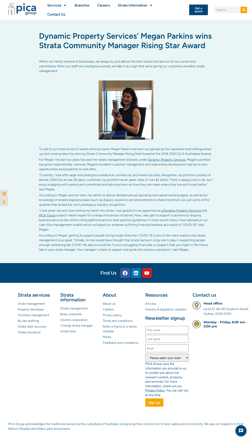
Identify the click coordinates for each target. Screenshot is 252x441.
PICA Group (47, 215)
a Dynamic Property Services (181, 210)
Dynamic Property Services (166, 160)
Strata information (132, 5)
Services (54, 5)
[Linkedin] (136, 273)
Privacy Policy (155, 390)
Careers (103, 5)
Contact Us (56, 14)
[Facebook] (125, 273)
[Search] (244, 10)
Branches (82, 5)
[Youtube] (147, 273)
